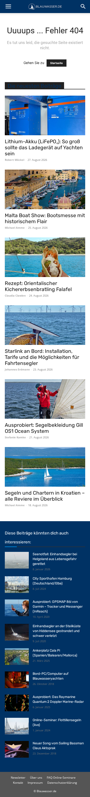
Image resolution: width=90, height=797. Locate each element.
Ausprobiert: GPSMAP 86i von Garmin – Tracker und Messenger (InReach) (58, 606)
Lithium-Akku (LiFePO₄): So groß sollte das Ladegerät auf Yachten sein (44, 147)
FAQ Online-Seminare (61, 778)
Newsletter (18, 778)
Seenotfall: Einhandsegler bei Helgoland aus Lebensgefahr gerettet (55, 559)
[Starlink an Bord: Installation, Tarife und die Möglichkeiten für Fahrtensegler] (45, 325)
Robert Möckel (14, 160)
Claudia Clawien (15, 295)
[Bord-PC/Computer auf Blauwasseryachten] (17, 679)
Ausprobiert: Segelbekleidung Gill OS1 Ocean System (44, 428)
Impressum (35, 783)
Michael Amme (15, 227)
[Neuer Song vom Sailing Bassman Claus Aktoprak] (17, 749)
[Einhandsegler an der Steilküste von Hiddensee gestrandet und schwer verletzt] (17, 632)
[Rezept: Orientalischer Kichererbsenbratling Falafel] (45, 257)
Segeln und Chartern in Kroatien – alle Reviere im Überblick (45, 496)
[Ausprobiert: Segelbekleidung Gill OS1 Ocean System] (45, 399)
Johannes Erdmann (17, 369)
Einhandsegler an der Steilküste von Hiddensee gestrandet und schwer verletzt (57, 631)
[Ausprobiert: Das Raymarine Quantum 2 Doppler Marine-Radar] (17, 703)
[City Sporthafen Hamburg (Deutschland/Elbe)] (17, 584)
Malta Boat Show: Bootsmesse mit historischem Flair (45, 218)
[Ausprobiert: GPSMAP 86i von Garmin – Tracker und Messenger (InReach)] (17, 607)
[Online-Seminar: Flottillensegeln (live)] (17, 726)
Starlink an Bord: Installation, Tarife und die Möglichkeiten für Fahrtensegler (42, 357)
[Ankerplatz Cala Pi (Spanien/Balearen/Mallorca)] (17, 656)
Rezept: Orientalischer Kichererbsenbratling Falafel (38, 286)
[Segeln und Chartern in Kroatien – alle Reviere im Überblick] (45, 467)
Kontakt (18, 783)
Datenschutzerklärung (62, 783)
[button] (8, 6)
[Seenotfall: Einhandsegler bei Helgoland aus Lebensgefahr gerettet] (17, 560)
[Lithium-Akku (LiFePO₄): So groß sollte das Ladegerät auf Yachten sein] (45, 115)
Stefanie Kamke (15, 437)
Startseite (56, 63)
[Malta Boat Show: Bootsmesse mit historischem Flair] (45, 189)
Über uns (36, 778)
